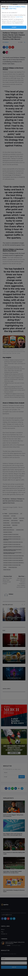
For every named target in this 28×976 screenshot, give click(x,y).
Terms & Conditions (15, 7)
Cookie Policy (12, 8)
